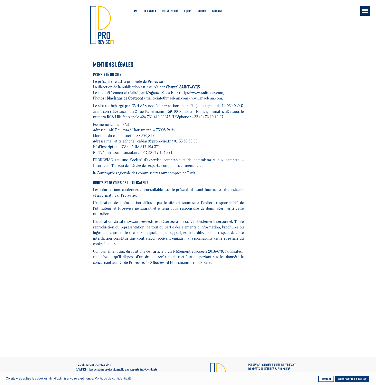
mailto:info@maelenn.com (167, 98)
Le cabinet (150, 11)
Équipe (188, 11)
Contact (217, 11)
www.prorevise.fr (140, 222)
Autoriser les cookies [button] (352, 378)
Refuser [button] (326, 378)
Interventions (170, 11)
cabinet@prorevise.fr (154, 141)
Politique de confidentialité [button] (113, 378)
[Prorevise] (102, 25)
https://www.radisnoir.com (201, 93)
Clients (202, 11)
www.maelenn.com (207, 98)
